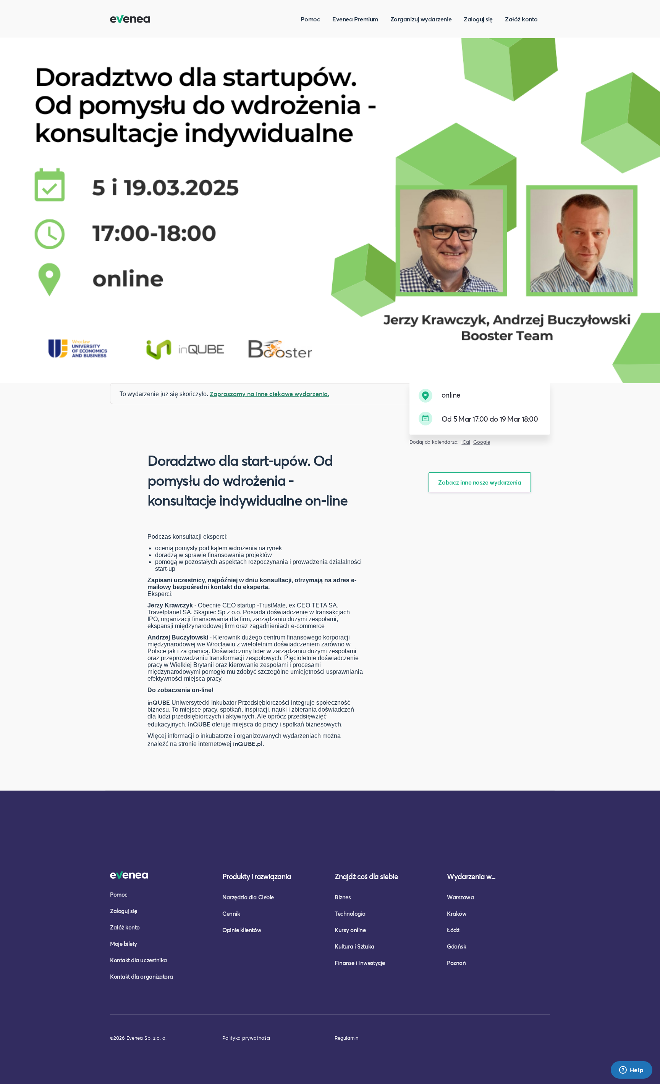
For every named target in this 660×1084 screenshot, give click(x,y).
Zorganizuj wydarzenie (420, 19)
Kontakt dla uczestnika (138, 960)
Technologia (350, 913)
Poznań (456, 962)
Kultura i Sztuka (354, 946)
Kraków (456, 913)
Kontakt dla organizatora (141, 976)
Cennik (231, 913)
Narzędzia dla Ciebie (248, 897)
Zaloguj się (478, 19)
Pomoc (310, 19)
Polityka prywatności (246, 1037)
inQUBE (158, 702)
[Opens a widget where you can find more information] (631, 1070)
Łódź (453, 930)
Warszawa (460, 897)
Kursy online (350, 930)
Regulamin (346, 1037)
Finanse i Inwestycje (360, 962)
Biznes (343, 897)
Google (481, 442)
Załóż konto (521, 19)
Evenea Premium (355, 19)
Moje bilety (123, 943)
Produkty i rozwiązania (256, 876)
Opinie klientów (241, 930)
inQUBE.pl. (248, 743)
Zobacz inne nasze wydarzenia (479, 482)
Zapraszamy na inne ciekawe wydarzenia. (269, 394)
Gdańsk (456, 946)
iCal (465, 442)
